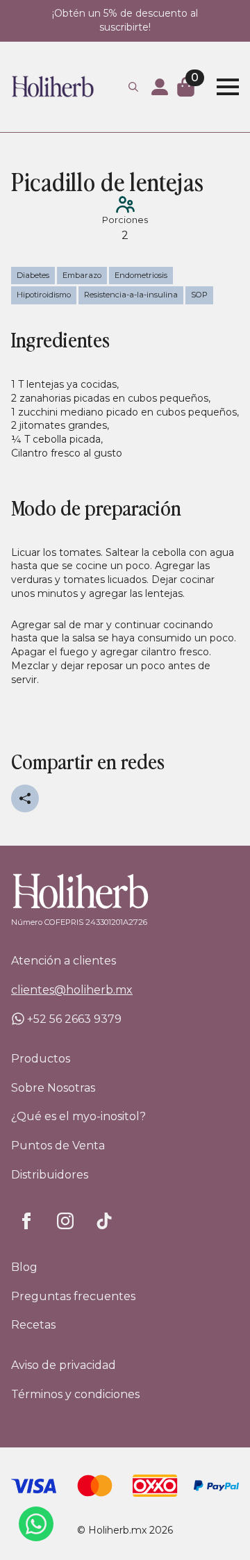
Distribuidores (49, 1174)
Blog (24, 1267)
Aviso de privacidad (63, 1365)
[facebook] (26, 1221)
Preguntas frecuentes (68, 1296)
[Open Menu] (228, 87)
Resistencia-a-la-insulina (131, 294)
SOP (199, 294)
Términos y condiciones (75, 1394)
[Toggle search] (133, 87)
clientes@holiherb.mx (72, 989)
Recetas (33, 1324)
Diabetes (33, 275)
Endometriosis (141, 275)
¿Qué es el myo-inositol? (68, 1116)
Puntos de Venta (58, 1145)
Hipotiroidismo (44, 294)
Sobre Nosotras (53, 1087)
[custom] (104, 1221)
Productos (40, 1058)
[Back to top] (215, 1525)
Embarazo (81, 275)
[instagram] (65, 1221)
